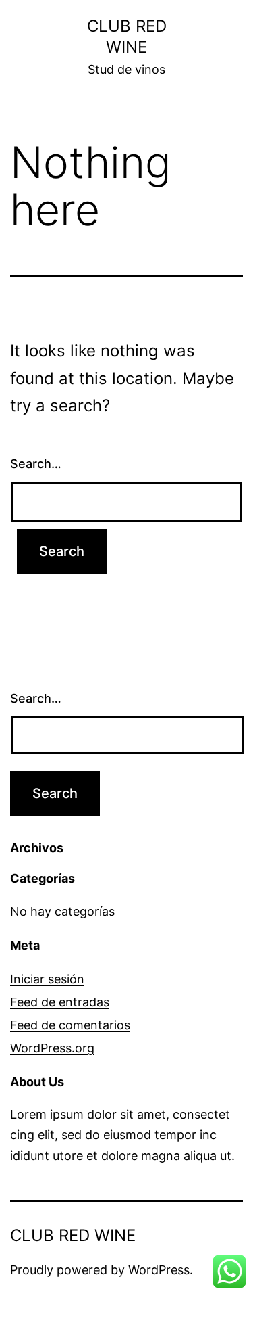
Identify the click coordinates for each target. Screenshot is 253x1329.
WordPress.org (52, 1048)
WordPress (159, 1270)
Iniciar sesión (47, 979)
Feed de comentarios (70, 1025)
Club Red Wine (73, 1235)
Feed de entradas (59, 1002)
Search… (35, 464)
